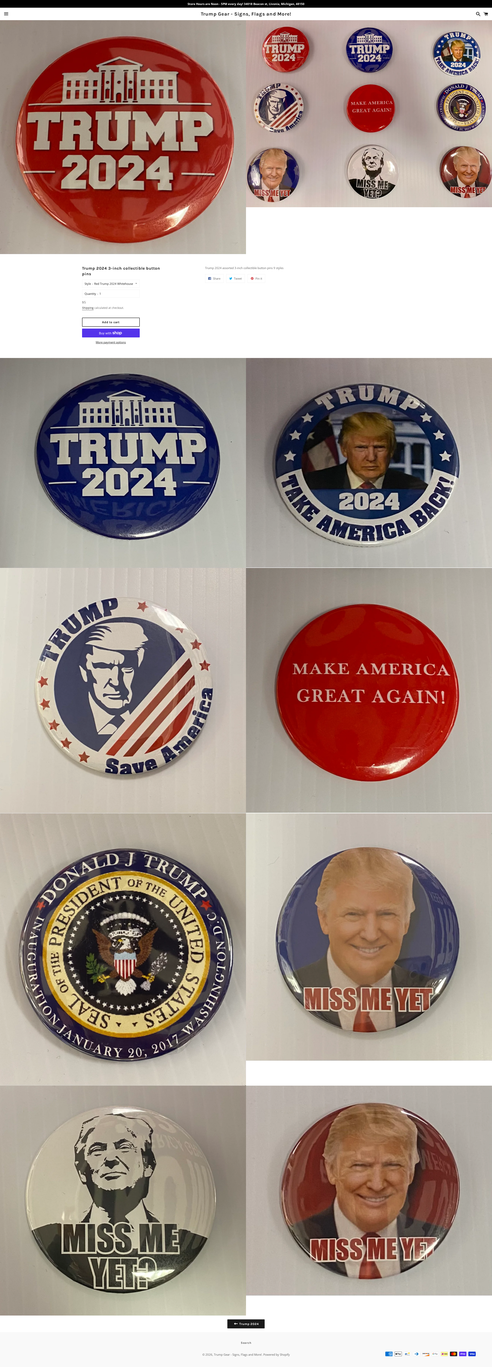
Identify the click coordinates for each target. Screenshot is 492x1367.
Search (246, 1343)
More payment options (111, 342)
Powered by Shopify (276, 1354)
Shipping (88, 308)
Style (88, 284)
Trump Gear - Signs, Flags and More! (246, 14)
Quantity (90, 294)
